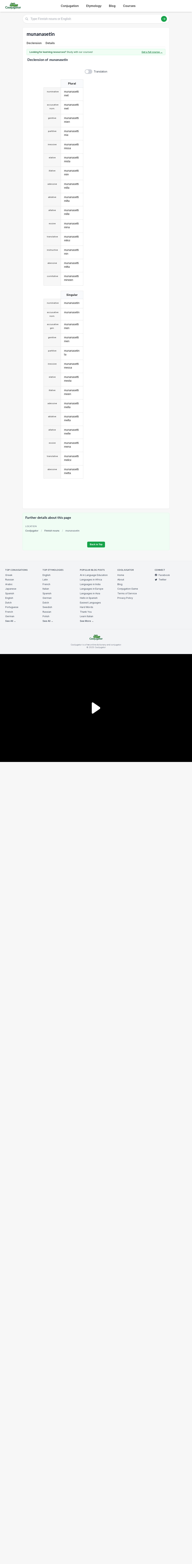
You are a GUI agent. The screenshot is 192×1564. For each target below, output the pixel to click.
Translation (100, 71)
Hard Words (86, 607)
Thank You (86, 611)
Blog (112, 6)
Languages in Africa (91, 579)
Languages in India (90, 584)
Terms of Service (127, 593)
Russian (9, 579)
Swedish (47, 607)
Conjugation (70, 6)
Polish (46, 616)
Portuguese (11, 607)
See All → (10, 621)
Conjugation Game (127, 588)
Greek (8, 575)
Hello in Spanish (89, 598)
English (9, 598)
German (9, 616)
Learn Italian (86, 616)
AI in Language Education (94, 575)
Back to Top (96, 544)
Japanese (10, 588)
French (9, 611)
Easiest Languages (90, 602)
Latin (45, 579)
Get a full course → (152, 52)
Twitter (162, 579)
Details (50, 43)
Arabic (9, 584)
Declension (34, 43)
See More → (87, 621)
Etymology (93, 6)
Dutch (8, 602)
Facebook (164, 575)
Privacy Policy (125, 598)
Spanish (9, 593)
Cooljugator (31, 530)
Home (120, 575)
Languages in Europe (91, 588)
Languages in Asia (90, 593)
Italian (46, 588)
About (120, 579)
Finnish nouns (51, 530)
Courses (129, 6)
